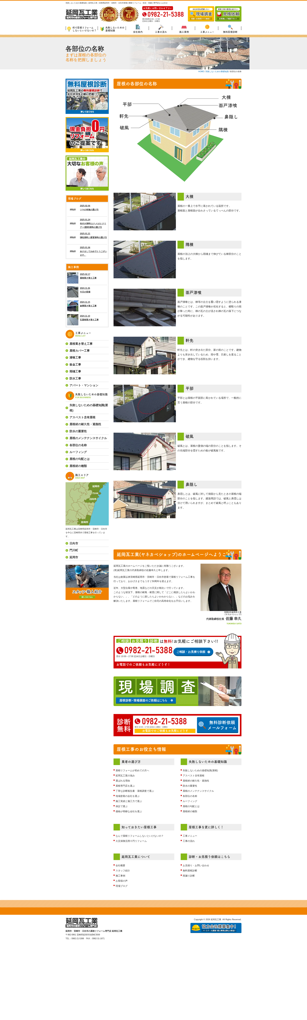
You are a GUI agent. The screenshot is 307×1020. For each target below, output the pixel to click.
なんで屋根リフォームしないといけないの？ (140, 835)
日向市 (74, 543)
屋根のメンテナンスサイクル (198, 791)
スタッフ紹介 (123, 870)
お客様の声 (122, 880)
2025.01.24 (93, 223)
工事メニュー (207, 32)
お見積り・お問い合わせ (196, 865)
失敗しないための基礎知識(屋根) (200, 770)
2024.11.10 (89, 318)
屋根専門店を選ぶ (125, 785)
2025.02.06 (89, 208)
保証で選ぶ (122, 806)
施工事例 (184, 32)
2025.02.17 (88, 276)
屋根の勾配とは (191, 806)
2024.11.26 (85, 290)
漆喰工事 (75, 357)
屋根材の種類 (190, 811)
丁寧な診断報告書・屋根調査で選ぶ (135, 791)
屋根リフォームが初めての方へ (132, 770)
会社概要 (120, 865)
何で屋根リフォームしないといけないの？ (84, 29)
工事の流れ (161, 32)
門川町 (74, 550)
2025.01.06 (93, 251)
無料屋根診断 (230, 32)
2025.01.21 (93, 235)
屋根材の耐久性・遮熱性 (196, 780)
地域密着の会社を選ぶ (128, 796)
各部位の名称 (190, 796)
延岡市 (74, 557)
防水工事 (75, 378)
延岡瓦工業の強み (125, 775)
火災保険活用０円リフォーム (131, 841)
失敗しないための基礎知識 (114, 29)
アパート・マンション (84, 385)
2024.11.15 (88, 304)
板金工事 (75, 364)
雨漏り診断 (189, 875)
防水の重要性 (190, 785)
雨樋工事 (75, 371)
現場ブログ (122, 886)
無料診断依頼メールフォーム (222, 725)
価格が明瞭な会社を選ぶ (129, 811)
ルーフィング (190, 801)
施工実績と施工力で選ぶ (129, 801)
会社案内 (138, 32)
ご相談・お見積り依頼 (191, 651)
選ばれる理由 (123, 780)
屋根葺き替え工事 (81, 343)
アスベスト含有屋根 (193, 775)
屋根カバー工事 (80, 350)
